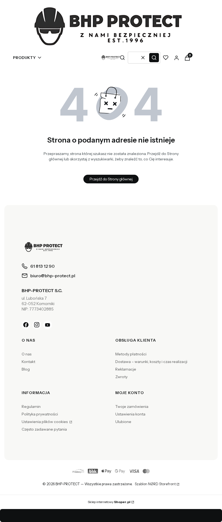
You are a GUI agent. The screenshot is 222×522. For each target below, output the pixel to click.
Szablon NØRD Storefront (155, 484)
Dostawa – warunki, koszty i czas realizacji (151, 361)
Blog (26, 369)
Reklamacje (125, 369)
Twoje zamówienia (131, 406)
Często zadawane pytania (44, 429)
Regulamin (31, 406)
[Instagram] (36, 325)
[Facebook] (26, 325)
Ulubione (123, 421)
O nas (26, 354)
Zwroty (121, 376)
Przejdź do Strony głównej (111, 179)
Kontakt (28, 361)
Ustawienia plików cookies (45, 421)
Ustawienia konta (130, 414)
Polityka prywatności (40, 414)
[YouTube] (47, 325)
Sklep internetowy (109, 502)
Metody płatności (130, 354)
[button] (154, 57)
